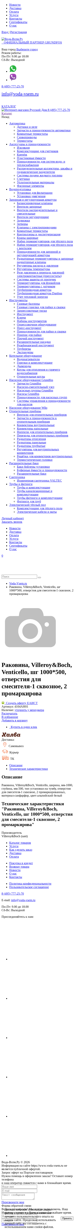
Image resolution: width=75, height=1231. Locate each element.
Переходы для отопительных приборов (42, 435)
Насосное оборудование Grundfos (31, 380)
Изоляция (23, 147)
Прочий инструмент (30, 338)
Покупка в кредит (21, 863)
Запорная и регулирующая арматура (33, 199)
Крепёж (22, 154)
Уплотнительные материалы (35, 182)
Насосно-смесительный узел (35, 387)
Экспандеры (25, 352)
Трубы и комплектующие (33, 487)
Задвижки (23, 220)
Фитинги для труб (29, 501)
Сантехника (17, 477)
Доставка (15, 8)
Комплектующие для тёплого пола (39, 508)
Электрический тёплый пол (27, 504)
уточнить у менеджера (29, 710)
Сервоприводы (27, 137)
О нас (13, 25)
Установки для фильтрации (34, 192)
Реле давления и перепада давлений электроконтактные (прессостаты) (40, 274)
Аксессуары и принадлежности (30, 144)
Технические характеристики (28, 768)
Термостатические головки (34, 459)
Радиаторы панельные (31, 442)
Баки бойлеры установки (33, 466)
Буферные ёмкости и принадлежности (42, 470)
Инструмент (25, 314)
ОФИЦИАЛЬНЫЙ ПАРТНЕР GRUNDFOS (32, 42)
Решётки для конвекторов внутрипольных (44, 456)
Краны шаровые (27, 237)
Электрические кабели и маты (37, 511)
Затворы (22, 224)
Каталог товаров (20, 842)
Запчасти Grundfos (29, 383)
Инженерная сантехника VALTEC (39, 480)
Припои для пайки (29, 335)
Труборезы (24, 348)
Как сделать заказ (20, 849)
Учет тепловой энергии (32, 296)
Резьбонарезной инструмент (35, 345)
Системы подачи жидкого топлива (39, 175)
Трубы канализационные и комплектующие (34, 492)
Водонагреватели (28, 359)
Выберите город (27, 49)
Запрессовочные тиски (32, 310)
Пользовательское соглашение (29, 887)
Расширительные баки (24, 463)
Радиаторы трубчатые (31, 446)
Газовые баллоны (28, 303)
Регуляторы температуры (33, 269)
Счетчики (23, 179)
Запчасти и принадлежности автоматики (44, 130)
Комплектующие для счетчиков (37, 151)
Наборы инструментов (32, 321)
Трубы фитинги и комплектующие (39, 498)
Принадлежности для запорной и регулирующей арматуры (39, 253)
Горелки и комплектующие (34, 362)
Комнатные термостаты (32, 133)
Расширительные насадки (34, 341)
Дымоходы (24, 366)
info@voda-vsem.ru (20, 93)
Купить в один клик (23, 727)
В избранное (10, 717)
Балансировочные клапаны (35, 203)
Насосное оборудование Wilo (28, 407)
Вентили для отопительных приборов (42, 414)
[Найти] (39, 577)
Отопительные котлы (31, 376)
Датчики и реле (27, 126)
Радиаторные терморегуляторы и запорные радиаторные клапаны (45, 260)
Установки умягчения (31, 196)
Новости (15, 4)
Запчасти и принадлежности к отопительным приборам (37, 419)
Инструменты (18, 300)
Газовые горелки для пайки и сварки (41, 307)
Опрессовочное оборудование (36, 324)
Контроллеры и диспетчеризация (38, 234)
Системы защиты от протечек (36, 279)
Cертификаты (18, 22)
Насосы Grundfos (28, 393)
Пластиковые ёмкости (31, 158)
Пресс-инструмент (29, 328)
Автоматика (17, 123)
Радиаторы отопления (31, 439)
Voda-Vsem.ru (18, 583)
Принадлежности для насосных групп (42, 397)
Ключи (21, 317)
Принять (67, 1218)
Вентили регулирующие (33, 217)
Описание (15, 765)
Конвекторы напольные (32, 428)
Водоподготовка (20, 189)
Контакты (15, 18)
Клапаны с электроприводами (37, 227)
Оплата (14, 11)
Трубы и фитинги (20, 484)
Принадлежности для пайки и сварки (41, 331)
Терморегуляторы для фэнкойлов (38, 283)
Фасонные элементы (30, 185)
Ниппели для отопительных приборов (42, 432)
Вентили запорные (29, 206)
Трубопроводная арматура (34, 289)
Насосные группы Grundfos (35, 390)
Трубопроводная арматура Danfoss (39, 293)
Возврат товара (19, 866)
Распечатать (9, 713)
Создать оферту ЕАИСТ (21, 703)
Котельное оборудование (25, 355)
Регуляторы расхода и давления (37, 265)
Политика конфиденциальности (30, 883)
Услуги (13, 15)
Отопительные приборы (25, 411)
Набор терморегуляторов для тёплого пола (45, 241)
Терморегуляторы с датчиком (36, 286)
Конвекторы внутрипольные (36, 425)
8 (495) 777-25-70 (13, 86)
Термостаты (24, 140)
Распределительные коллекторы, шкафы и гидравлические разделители (44, 170)
